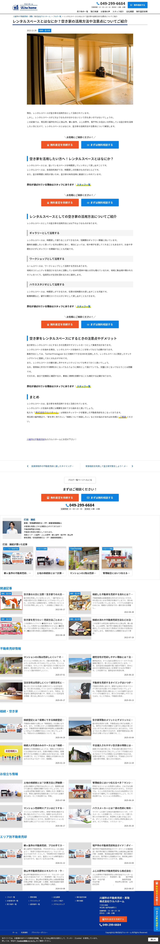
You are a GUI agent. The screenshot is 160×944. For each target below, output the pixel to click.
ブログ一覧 (11, 897)
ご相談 (122, 416)
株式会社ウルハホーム (47, 412)
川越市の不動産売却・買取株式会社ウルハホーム (115, 899)
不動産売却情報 (75, 548)
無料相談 (80, 901)
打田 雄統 (29, 519)
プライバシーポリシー (39, 932)
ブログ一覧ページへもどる (80, 479)
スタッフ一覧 (83, 184)
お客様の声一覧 (12, 901)
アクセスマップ (59, 904)
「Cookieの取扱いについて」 (26, 941)
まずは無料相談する (101, 145)
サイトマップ (35, 901)
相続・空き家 (45, 30)
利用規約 (24, 932)
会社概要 (130, 11)
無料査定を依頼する (61, 145)
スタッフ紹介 (118, 11)
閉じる (153, 939)
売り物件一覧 (82, 11)
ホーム (14, 932)
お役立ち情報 (42, 548)
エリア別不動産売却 (11, 548)
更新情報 (33, 897)
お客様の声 (105, 11)
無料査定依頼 (142, 11)
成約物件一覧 (35, 904)
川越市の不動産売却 (36, 439)
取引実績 (94, 11)
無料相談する (139, 5)
